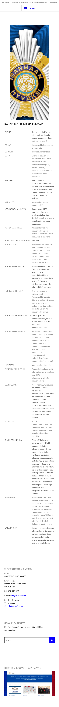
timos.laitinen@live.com (13, 606)
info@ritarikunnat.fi (18, 596)
